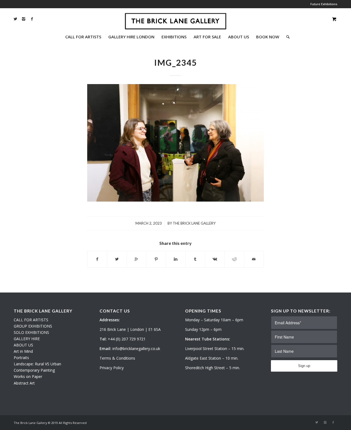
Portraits (21, 357)
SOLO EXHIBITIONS (31, 332)
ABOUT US (23, 345)
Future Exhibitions (323, 4)
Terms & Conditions (117, 358)
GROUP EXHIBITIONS (33, 326)
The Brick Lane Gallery (194, 223)
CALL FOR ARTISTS (31, 319)
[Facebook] (32, 19)
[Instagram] (23, 19)
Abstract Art (24, 383)
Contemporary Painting (34, 370)
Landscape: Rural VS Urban (37, 363)
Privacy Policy (112, 367)
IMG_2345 (175, 62)
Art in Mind (23, 351)
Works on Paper (28, 376)
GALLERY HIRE (27, 338)
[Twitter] (15, 19)
